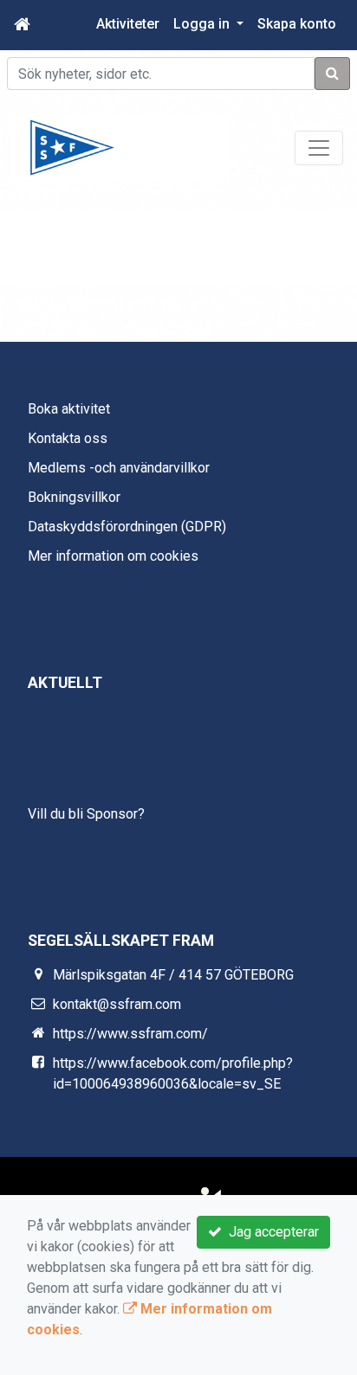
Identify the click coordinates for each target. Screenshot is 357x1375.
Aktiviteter (127, 24)
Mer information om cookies (113, 556)
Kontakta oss (67, 438)
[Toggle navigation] (319, 148)
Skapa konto (296, 24)
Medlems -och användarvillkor (119, 467)
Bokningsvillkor (74, 497)
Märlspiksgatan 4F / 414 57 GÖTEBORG (173, 975)
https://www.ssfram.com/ (130, 1033)
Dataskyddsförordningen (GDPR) (127, 526)
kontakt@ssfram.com (117, 1004)
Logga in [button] (203, 24)
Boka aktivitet (69, 409)
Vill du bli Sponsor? (86, 814)
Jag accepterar (270, 1232)
